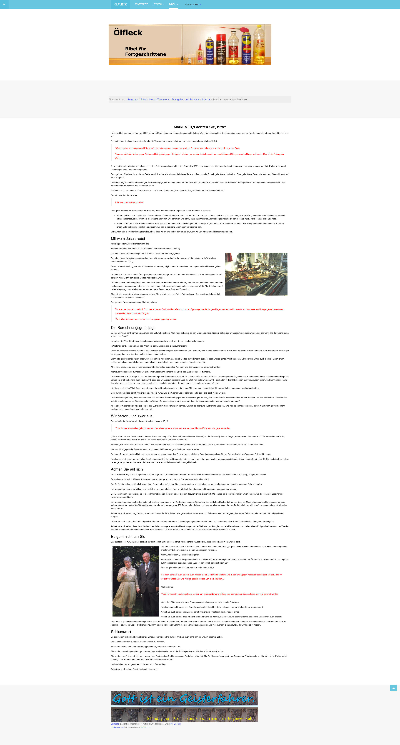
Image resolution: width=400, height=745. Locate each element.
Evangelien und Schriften (186, 99)
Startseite (141, 4)
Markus (206, 99)
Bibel (172, 4)
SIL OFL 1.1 (146, 727)
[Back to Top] (393, 688)
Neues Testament (159, 99)
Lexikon (157, 4)
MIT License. (175, 723)
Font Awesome (117, 727)
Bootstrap (115, 723)
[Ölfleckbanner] (190, 44)
